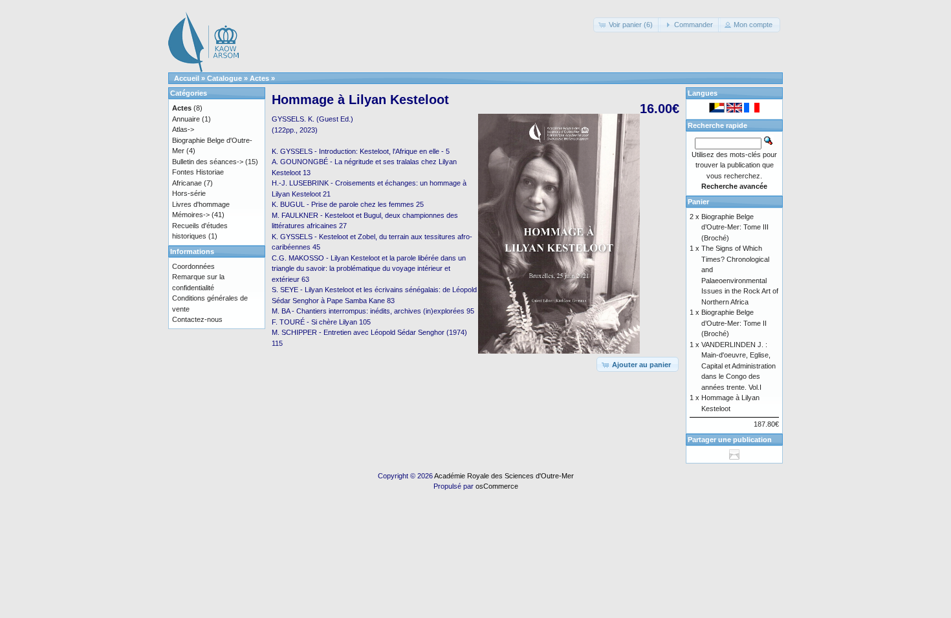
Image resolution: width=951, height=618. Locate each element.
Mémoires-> (191, 214)
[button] (627, 24)
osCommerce (497, 486)
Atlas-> (183, 129)
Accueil (186, 78)
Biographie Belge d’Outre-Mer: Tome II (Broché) (734, 322)
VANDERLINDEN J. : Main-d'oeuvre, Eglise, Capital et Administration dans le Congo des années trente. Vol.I (738, 366)
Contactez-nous (197, 319)
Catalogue (224, 78)
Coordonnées (193, 266)
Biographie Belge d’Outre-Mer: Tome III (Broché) (735, 227)
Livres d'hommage (201, 204)
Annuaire (186, 119)
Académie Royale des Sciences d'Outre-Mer (504, 476)
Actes (259, 78)
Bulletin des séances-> (207, 161)
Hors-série (189, 193)
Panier (698, 202)
